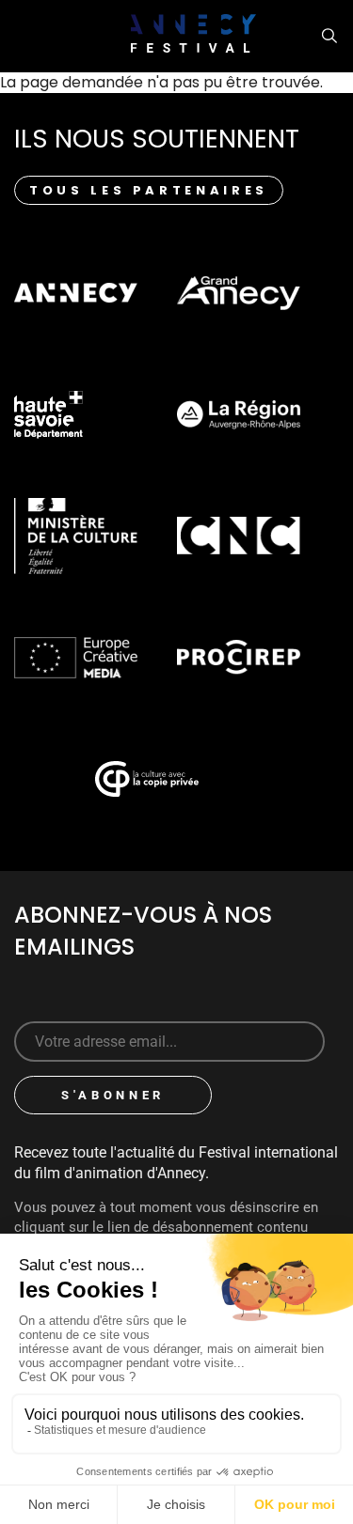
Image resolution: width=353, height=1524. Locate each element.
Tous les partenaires (148, 190)
